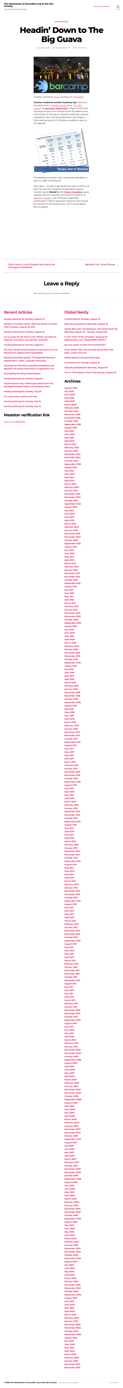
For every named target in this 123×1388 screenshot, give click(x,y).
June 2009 (69, 1069)
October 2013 (71, 897)
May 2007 (69, 1152)
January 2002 (71, 1361)
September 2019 (72, 662)
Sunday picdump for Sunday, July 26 (22, 391)
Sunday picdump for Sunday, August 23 (24, 319)
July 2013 (68, 907)
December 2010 (72, 1010)
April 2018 (69, 719)
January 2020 (71, 649)
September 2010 (72, 1020)
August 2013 (70, 904)
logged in (49, 293)
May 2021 (69, 596)
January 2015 (71, 848)
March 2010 (70, 1040)
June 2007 (69, 1149)
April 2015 (69, 838)
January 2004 (71, 1281)
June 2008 (69, 1109)
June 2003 (69, 1304)
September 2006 (72, 1179)
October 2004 (71, 1255)
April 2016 (69, 798)
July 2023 (69, 510)
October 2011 (70, 977)
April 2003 (69, 1311)
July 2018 (69, 709)
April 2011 (69, 997)
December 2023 (72, 494)
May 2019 (69, 676)
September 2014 (72, 861)
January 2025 (71, 451)
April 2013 (69, 917)
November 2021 (72, 576)
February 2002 (71, 1357)
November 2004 (72, 1252)
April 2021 (69, 600)
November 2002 (72, 1328)
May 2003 (69, 1308)
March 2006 (70, 1199)
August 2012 (70, 944)
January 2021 (71, 610)
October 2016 (71, 778)
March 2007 (70, 1159)
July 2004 (69, 1265)
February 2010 (71, 1043)
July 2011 (68, 987)
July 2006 (69, 1185)
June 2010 (69, 1030)
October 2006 (71, 1175)
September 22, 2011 (63, 48)
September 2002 (72, 1334)
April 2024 (69, 480)
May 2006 (69, 1192)
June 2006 (69, 1189)
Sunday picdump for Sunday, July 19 (22, 401)
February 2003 (71, 1318)
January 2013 (71, 927)
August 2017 (70, 745)
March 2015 (70, 841)
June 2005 (69, 1228)
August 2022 (70, 547)
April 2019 (69, 679)
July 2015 (69, 828)
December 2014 (72, 851)
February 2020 (71, 646)
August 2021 (70, 586)
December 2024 (72, 454)
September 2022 (72, 543)
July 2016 (69, 788)
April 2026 (69, 401)
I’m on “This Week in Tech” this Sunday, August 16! (90, 372)
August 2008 (70, 1103)
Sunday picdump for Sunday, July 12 (22, 406)
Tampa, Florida (59, 105)
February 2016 (71, 805)
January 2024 (71, 490)
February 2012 (71, 964)
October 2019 (71, 659)
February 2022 (71, 566)
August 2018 (70, 705)
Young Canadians (73, 192)
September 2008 (72, 1099)
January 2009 (71, 1086)
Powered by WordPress (69, 1382)
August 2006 (70, 1182)
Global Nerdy (76, 312)
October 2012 (71, 937)
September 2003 (72, 1295)
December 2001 (72, 1364)
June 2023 (69, 514)
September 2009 (72, 1060)
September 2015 (72, 821)
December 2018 (72, 692)
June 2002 (69, 1344)
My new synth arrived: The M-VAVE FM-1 (85, 345)
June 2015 (69, 831)
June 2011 (69, 990)
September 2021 (72, 583)
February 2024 (71, 487)
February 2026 (71, 408)
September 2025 (72, 424)
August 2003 (70, 1298)
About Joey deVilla (101, 6)
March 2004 (70, 1278)
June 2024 (69, 474)
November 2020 (72, 616)
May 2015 (69, 835)
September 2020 (72, 623)
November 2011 (72, 974)
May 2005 (69, 1232)
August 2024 (70, 467)
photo (57, 97)
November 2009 (72, 1053)
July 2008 (69, 1106)
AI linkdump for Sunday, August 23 (82, 319)
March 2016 (70, 801)
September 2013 (72, 901)
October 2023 (71, 500)
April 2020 (69, 639)
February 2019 (71, 686)
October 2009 (71, 1056)
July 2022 (69, 550)
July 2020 (69, 629)
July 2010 (69, 1027)
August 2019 (70, 666)
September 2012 (72, 940)
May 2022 (69, 557)
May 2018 (69, 715)
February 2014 (71, 884)
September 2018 (72, 702)
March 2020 (70, 643)
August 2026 (70, 388)
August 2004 (70, 1261)
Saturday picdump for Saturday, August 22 (86, 324)
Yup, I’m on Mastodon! (14, 421)
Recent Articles (18, 312)
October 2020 (71, 619)
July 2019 (69, 669)
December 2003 (72, 1285)
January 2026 (71, 411)
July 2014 (69, 868)
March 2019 (70, 682)
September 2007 (72, 1139)
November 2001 (72, 1367)
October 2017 (71, 739)
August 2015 (70, 825)
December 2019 (72, 653)
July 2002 (69, 1341)
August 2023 (70, 507)
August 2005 (70, 1222)
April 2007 (69, 1156)
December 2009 (72, 1050)
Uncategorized (61, 21)
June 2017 (69, 752)
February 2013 (71, 924)
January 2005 (71, 1245)
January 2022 (71, 570)
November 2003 (72, 1288)
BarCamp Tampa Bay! (56, 108)
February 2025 (71, 447)
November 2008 (72, 1093)
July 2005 (69, 1225)
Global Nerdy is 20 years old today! (82, 357)
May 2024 (69, 477)
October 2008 (71, 1096)
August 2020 (70, 626)
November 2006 (72, 1172)
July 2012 (68, 947)
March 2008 (70, 1119)
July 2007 (69, 1146)
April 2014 (69, 878)
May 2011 (68, 993)
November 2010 (72, 1013)
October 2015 (71, 818)
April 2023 (69, 520)
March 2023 (70, 523)
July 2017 (69, 749)
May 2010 (69, 1033)
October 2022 (71, 540)
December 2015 (72, 811)
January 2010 (71, 1046)
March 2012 (70, 960)
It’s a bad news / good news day (20, 396)
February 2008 (71, 1122)
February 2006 (71, 1202)
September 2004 (72, 1258)
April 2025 (69, 441)
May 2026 (69, 398)
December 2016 (72, 772)
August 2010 (70, 1023)
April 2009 (69, 1076)
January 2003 (71, 1321)
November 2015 (72, 815)
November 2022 (72, 537)
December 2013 (72, 891)
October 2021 (71, 580)
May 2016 (69, 795)
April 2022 (69, 560)
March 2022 (70, 563)
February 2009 (71, 1083)
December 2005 (72, 1208)
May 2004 (69, 1271)
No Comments (81, 48)
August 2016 (70, 785)
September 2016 (72, 782)
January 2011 (70, 1007)
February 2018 (71, 725)
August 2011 (70, 983)
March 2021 (70, 603)
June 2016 (69, 791)
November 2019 (72, 656)
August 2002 (70, 1338)
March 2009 (70, 1079)
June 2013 (69, 911)
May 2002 (69, 1347)
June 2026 (69, 394)
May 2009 (69, 1073)
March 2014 (70, 881)
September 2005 (72, 1218)
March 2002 (70, 1354)
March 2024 (70, 484)
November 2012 (72, 934)
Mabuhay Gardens (43, 198)
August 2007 (70, 1142)
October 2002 (71, 1331)
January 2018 (71, 729)
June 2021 (69, 593)
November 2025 (72, 418)
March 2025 (70, 444)
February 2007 (71, 1162)
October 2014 (71, 858)
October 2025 (71, 421)
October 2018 (71, 699)
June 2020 (69, 633)
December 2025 (72, 414)
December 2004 (72, 1248)
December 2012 (72, 930)
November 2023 (72, 497)
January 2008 (71, 1126)
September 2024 (72, 464)
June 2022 (69, 553)
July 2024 (69, 471)
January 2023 (71, 530)
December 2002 (72, 1324)
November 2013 (72, 894)
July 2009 (69, 1066)
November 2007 (72, 1132)
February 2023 (71, 527)
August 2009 (70, 1063)
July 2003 (69, 1301)
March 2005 (70, 1238)
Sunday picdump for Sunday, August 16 (24, 332)
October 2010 (71, 1017)
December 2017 (72, 732)
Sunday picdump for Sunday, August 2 (23, 378)
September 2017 (72, 742)
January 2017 (71, 768)
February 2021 (71, 606)
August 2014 (70, 864)
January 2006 (71, 1205)
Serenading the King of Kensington (22, 373)
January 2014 (71, 888)
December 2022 (72, 533)
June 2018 (69, 712)
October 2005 (71, 1215)
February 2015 (71, 844)
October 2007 (71, 1136)
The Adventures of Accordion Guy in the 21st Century (28, 5)
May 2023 (69, 517)
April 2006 (69, 1195)
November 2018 (72, 696)
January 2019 (71, 689)
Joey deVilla (45, 48)
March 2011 (69, 1000)
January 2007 (71, 1166)
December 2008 (72, 1089)
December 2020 (72, 613)
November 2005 (72, 1212)
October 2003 (71, 1291)
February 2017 (71, 765)
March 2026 (70, 404)
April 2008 (69, 1116)
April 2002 (69, 1351)
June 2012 (69, 950)
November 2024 (72, 457)
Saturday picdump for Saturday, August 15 (86, 367)
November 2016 (72, 775)
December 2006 (72, 1169)
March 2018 (70, 722)
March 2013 (70, 921)
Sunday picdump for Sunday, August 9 (23, 345)
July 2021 (68, 590)
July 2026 (69, 391)
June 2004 (69, 1268)
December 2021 (72, 573)
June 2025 (69, 434)
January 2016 (71, 808)
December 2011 (72, 970)
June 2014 (69, 871)
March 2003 (70, 1314)
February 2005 (71, 1242)
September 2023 (72, 504)
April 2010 (69, 1036)
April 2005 (69, 1235)
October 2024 (71, 461)
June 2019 (69, 672)
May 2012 (69, 954)
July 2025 (69, 431)
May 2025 (69, 437)
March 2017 (70, 762)
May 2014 (69, 874)
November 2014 (72, 854)
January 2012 (71, 967)
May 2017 (69, 755)
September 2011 (72, 980)
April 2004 (69, 1275)
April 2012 (69, 957)
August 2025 (70, 427)
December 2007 (72, 1129)
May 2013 (69, 914)
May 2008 (69, 1113)
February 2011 (71, 1003)
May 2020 (69, 636)
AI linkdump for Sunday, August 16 (82, 362)
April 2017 (69, 758)
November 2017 (72, 735)
